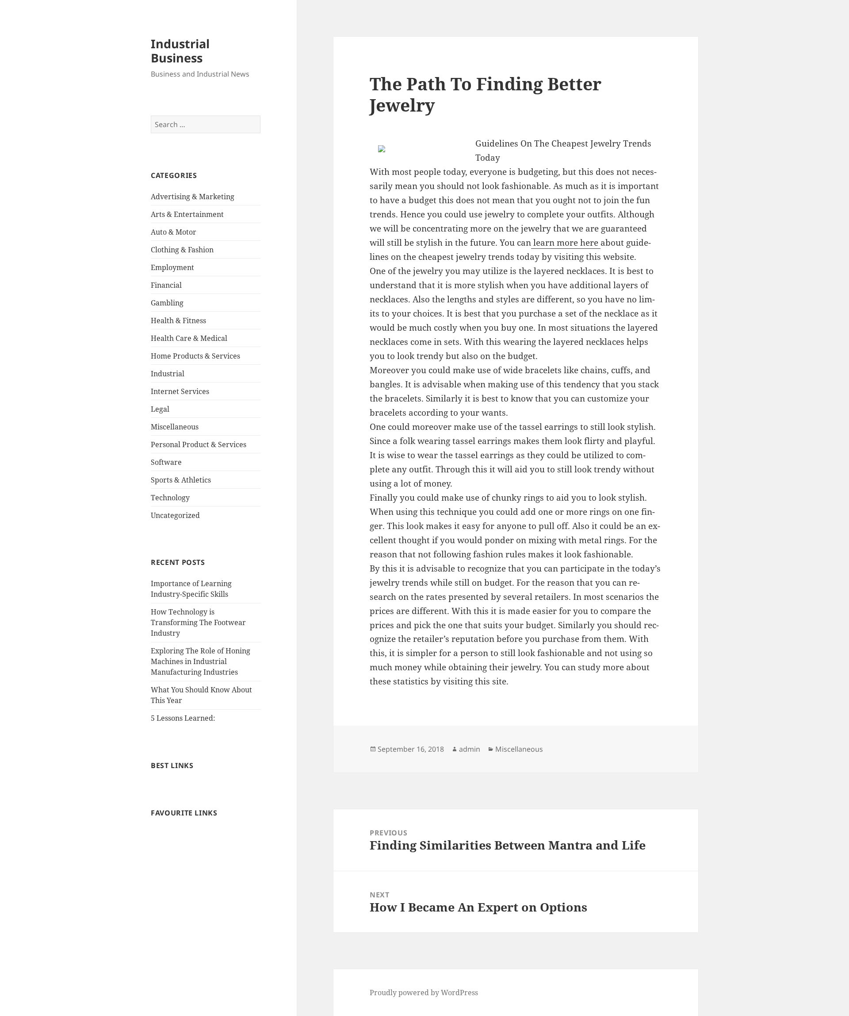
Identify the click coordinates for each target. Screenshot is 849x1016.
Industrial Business (180, 50)
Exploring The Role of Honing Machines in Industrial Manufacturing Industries (200, 661)
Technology (170, 497)
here (590, 242)
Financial (166, 285)
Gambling (167, 303)
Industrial (167, 374)
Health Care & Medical (189, 338)
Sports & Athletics (181, 480)
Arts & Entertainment (187, 214)
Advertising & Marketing (192, 196)
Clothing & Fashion (182, 250)
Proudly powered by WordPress (424, 992)
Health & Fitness (178, 320)
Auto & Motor (173, 232)
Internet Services (180, 391)
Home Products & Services (195, 356)
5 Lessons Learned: (183, 718)
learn (544, 242)
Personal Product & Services (198, 444)
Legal (160, 409)
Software (166, 462)
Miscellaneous (175, 427)
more (568, 242)
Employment (172, 267)
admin (469, 749)
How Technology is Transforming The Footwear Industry (198, 622)
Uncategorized (175, 515)
